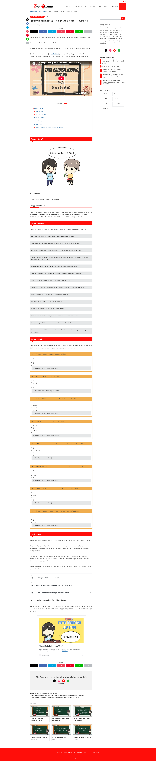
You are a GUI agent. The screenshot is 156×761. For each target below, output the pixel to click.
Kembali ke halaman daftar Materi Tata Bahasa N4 (50, 127)
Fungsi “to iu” (38, 108)
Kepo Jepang (80, 758)
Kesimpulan (38, 124)
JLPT (48, 16)
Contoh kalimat (39, 118)
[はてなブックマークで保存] (27, 27)
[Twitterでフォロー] (119, 1)
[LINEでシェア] (27, 39)
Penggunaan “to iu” (41, 114)
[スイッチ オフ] (122, 6)
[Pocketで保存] (27, 31)
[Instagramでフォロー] (121, 1)
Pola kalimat (39, 111)
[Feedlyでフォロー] (125, 1)
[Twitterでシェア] (27, 19)
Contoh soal (38, 121)
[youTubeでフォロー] (114, 50)
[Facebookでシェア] (27, 23)
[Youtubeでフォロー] (123, 1)
